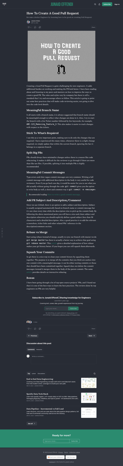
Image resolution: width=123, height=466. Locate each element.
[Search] (95, 4)
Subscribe (107, 4)
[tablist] (35, 349)
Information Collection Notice (60, 315)
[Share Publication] (99, 4)
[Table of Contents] (2, 233)
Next (90, 336)
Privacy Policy (76, 315)
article (54, 243)
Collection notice (74, 452)
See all (30, 423)
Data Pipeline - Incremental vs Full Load (45, 409)
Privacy (60, 452)
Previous (34, 336)
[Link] (23, 110)
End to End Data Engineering (40, 379)
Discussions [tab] (41, 373)
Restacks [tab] (39, 349)
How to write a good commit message (64, 194)
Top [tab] (29, 373)
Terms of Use (70, 313)
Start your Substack (56, 457)
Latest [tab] (34, 373)
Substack (52, 462)
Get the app (71, 457)
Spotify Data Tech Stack (37, 394)
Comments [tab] (31, 349)
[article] (61, 383)
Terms (66, 452)
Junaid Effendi (35, 21)
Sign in (117, 4)
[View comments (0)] (35, 27)
